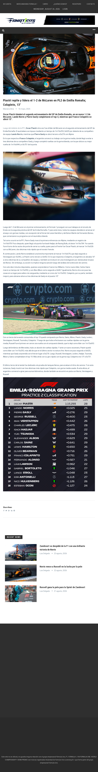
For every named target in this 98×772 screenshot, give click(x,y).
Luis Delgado (45, 553)
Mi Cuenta (7, 4)
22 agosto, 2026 (60, 570)
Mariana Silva (8, 109)
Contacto (91, 4)
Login (65, 9)
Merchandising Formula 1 (27, 4)
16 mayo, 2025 (24, 109)
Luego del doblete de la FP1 (14, 128)
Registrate (76, 4)
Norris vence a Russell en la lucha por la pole (61, 566)
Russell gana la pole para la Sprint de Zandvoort (62, 587)
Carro (45, 4)
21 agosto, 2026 (60, 591)
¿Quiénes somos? (60, 4)
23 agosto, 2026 (60, 553)
